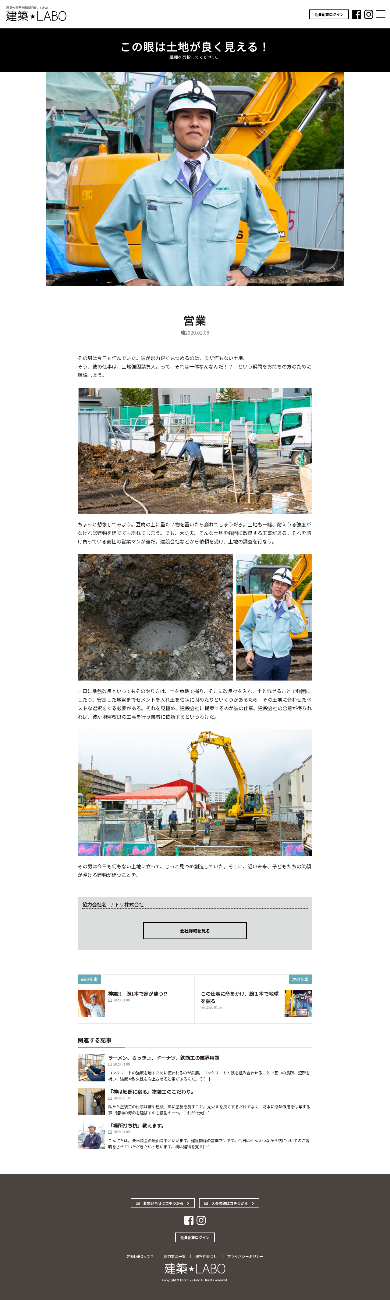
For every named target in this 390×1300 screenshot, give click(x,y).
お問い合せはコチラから (163, 1203)
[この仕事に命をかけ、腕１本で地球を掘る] (298, 1003)
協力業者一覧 (175, 1256)
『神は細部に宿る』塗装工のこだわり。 (152, 1091)
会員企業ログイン (329, 14)
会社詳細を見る (195, 931)
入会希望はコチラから (230, 1203)
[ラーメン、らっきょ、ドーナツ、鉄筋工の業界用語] (91, 1067)
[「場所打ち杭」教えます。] (91, 1135)
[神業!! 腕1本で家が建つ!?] (91, 1003)
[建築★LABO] (36, 20)
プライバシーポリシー (245, 1256)
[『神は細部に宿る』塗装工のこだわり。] (91, 1101)
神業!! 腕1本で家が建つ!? (137, 993)
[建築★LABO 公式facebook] (356, 17)
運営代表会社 (206, 1256)
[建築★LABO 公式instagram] (368, 17)
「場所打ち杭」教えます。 (137, 1125)
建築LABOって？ (140, 1256)
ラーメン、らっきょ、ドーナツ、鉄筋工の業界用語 (163, 1057)
